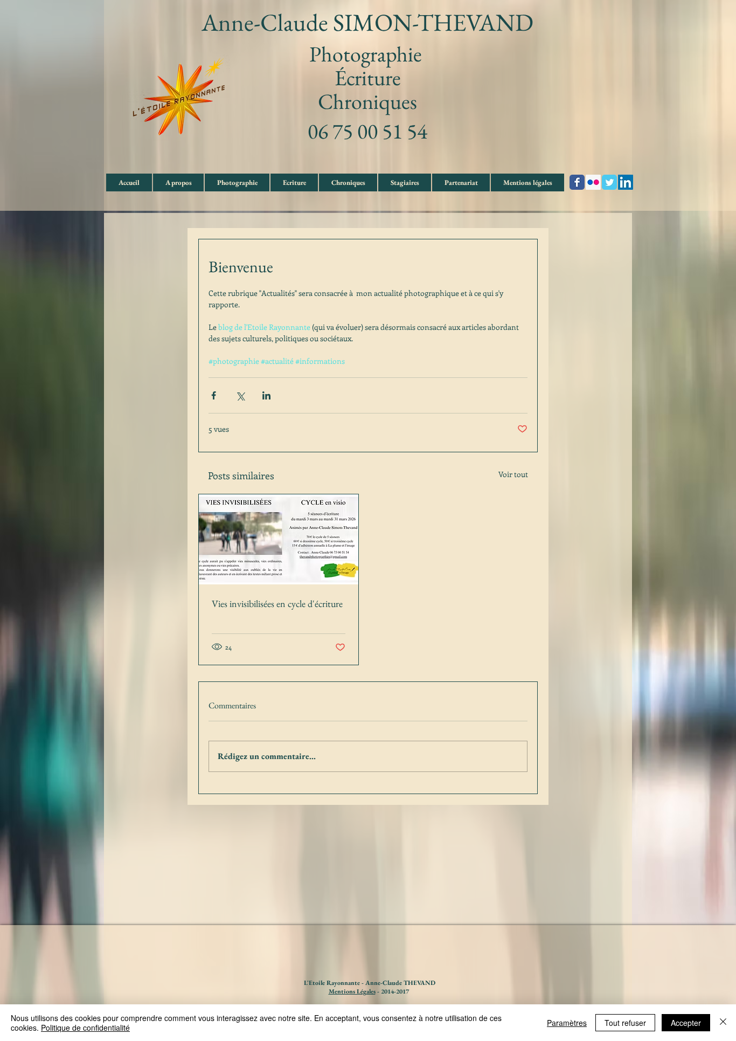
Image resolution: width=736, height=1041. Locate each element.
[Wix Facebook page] (577, 182)
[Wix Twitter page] (609, 182)
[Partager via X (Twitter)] (240, 395)
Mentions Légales (352, 991)
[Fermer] (723, 1022)
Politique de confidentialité (85, 1027)
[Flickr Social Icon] (593, 182)
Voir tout (513, 474)
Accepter (686, 1022)
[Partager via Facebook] (214, 395)
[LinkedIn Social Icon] (625, 182)
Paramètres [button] (567, 1022)
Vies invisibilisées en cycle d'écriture (277, 603)
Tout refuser (625, 1022)
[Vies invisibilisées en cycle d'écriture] (278, 539)
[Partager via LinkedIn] (266, 395)
